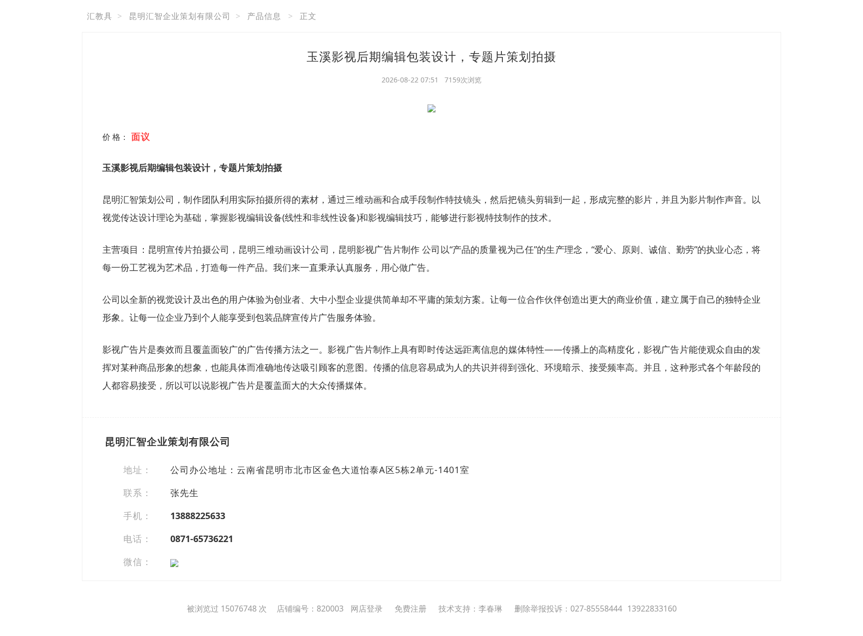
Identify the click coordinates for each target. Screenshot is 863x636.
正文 (308, 15)
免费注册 (411, 608)
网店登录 (367, 608)
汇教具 (99, 15)
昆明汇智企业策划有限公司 (180, 15)
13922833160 (652, 608)
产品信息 (264, 15)
